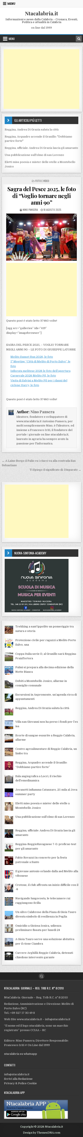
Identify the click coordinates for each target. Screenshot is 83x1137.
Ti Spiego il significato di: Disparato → (55, 469)
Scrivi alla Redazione (18, 1078)
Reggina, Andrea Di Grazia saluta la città (32, 129)
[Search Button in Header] (79, 39)
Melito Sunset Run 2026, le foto (31, 356)
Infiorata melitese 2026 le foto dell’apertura (40, 370)
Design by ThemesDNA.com (41, 1132)
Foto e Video (42, 181)
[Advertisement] (41, 79)
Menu (11, 3)
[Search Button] (41, 976)
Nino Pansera (30, 209)
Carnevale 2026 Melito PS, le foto (33, 375)
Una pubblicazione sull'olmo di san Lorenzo (34, 155)
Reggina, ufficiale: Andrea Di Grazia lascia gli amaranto (41, 147)
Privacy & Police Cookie (20, 1083)
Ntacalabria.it (41, 13)
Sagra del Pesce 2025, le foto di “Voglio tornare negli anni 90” (41, 195)
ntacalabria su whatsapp (20, 1053)
